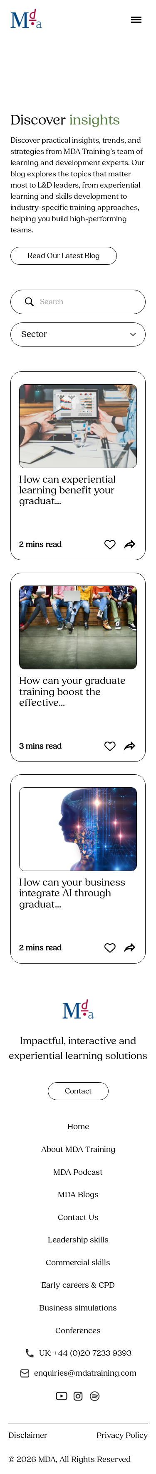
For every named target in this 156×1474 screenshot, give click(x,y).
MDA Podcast (78, 1172)
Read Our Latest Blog (63, 256)
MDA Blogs (78, 1195)
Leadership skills (78, 1240)
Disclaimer (27, 1435)
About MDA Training (78, 1149)
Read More (49, 524)
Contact (78, 1091)
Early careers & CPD (78, 1285)
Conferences (78, 1331)
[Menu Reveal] (138, 17)
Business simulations (78, 1308)
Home (78, 1127)
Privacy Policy (122, 1435)
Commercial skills (78, 1263)
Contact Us (78, 1218)
